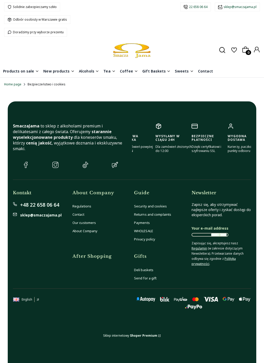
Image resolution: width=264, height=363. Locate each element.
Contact (78, 214)
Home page (12, 84)
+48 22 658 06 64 (39, 204)
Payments (142, 222)
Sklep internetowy (130, 335)
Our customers (84, 222)
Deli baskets (143, 270)
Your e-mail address (210, 228)
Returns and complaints (152, 214)
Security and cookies (150, 206)
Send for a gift (145, 278)
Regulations (81, 206)
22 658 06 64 (198, 7)
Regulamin (199, 248)
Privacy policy (144, 239)
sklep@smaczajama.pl (240, 7)
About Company (84, 231)
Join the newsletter (219, 235)
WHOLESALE (143, 231)
